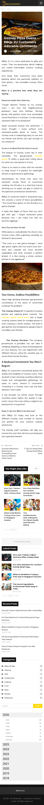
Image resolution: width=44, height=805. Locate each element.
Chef (6, 674)
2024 (6, 749)
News (7, 690)
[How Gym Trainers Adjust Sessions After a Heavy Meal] (12, 480)
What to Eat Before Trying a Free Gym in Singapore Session (27, 575)
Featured (8, 682)
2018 (6, 778)
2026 (6, 714)
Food (7, 33)
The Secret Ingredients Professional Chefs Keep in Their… (25, 586)
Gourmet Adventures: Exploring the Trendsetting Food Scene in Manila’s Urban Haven (10, 453)
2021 (6, 763)
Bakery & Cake (10, 666)
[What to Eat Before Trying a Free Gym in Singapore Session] (12, 505)
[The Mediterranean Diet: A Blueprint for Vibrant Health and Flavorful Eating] (31, 505)
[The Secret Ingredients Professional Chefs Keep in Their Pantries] (6, 586)
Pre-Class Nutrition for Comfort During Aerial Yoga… (27, 566)
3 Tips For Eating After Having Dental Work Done (33, 451)
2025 (6, 744)
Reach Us (20, 791)
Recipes (7, 694)
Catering (8, 670)
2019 (6, 773)
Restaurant (9, 698)
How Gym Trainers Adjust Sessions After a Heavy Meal (26, 556)
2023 (6, 754)
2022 (6, 759)
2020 (6, 768)
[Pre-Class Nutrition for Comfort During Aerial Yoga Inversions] (31, 480)
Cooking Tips (9, 678)
